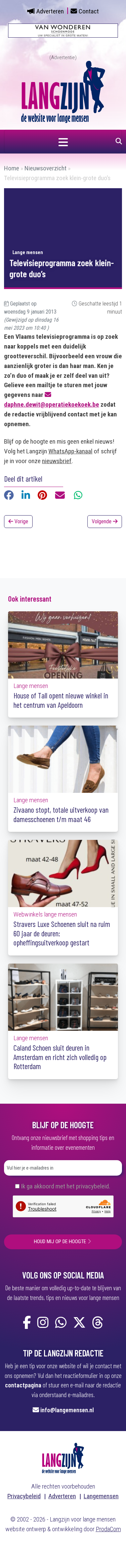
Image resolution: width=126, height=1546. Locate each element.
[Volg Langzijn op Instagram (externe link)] (43, 1323)
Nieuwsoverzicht (46, 168)
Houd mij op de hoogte (60, 1241)
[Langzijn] (63, 1458)
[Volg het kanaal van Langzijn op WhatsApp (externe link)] (61, 1323)
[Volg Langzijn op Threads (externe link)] (97, 1323)
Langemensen (101, 1496)
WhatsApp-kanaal (70, 451)
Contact (89, 11)
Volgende (102, 521)
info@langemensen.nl (67, 1410)
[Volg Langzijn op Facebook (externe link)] (27, 1323)
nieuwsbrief (57, 461)
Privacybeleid (24, 1496)
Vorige (20, 521)
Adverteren (50, 11)
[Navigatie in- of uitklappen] (63, 141)
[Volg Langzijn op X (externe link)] (79, 1323)
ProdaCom (108, 1529)
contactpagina (23, 1385)
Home (11, 168)
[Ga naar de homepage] (63, 91)
